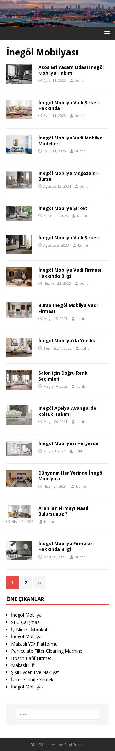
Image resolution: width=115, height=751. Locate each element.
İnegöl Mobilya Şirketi (63, 208)
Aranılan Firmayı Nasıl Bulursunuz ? (63, 511)
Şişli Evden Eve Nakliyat (35, 672)
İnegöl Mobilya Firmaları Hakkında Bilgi (66, 546)
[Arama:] (57, 714)
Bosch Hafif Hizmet (31, 658)
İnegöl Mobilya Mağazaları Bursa (68, 176)
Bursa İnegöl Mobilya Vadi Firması (68, 308)
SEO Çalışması (26, 622)
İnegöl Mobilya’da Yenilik (66, 340)
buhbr (80, 80)
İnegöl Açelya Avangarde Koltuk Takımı (67, 411)
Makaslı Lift (23, 665)
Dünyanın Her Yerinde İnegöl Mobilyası (70, 476)
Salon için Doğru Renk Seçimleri (63, 376)
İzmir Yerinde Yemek (32, 680)
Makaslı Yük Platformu (34, 644)
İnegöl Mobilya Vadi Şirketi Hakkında (69, 105)
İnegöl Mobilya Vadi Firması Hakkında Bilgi (69, 273)
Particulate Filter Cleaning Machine (46, 651)
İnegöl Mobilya (26, 615)
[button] (106, 33)
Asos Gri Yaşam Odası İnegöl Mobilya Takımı (71, 70)
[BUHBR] (57, 23)
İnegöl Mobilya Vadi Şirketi (69, 237)
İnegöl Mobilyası (28, 687)
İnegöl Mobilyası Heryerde (68, 443)
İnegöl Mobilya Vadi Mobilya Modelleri (70, 141)
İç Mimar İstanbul (29, 629)
